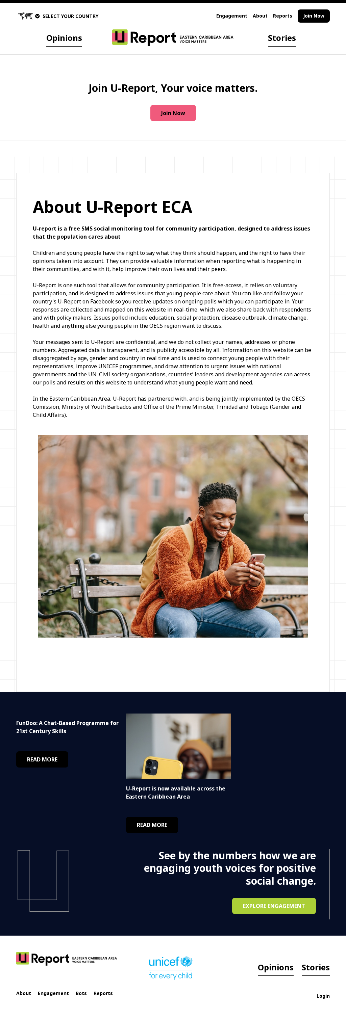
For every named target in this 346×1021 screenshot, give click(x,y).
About (260, 15)
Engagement (231, 15)
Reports (282, 15)
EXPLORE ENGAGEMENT (274, 906)
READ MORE (42, 759)
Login (323, 996)
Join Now (313, 15)
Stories (282, 37)
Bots (81, 993)
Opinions (64, 37)
